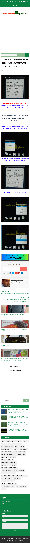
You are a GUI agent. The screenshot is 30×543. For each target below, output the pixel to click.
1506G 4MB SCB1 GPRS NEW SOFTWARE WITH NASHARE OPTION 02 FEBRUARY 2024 (18, 431)
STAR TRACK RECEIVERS (8, 473)
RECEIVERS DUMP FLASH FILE (9, 467)
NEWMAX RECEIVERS (20, 451)
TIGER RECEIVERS (21, 486)
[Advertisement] (15, 35)
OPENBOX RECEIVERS (7, 454)
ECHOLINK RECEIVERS (7, 446)
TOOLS (3, 489)
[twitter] (13, 5)
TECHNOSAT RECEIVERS (7, 486)
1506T (20, 441)
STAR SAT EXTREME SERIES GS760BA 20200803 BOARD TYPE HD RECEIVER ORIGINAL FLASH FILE (15, 359)
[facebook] (10, 5)
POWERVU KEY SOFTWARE (8, 457)
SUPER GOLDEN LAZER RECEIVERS (10, 478)
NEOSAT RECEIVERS (6, 451)
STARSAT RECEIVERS (21, 70)
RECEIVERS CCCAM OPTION (8, 465)
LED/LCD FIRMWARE (6, 449)
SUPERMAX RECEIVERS (7, 481)
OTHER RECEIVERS (20, 454)
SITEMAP (4, 504)
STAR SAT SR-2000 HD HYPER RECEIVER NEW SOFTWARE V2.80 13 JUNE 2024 (12, 345)
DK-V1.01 (18, 444)
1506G (8, 441)
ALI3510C (11, 444)
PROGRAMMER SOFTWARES (8, 462)
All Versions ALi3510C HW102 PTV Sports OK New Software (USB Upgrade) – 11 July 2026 (18, 411)
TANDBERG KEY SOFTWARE (8, 483)
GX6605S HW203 (19, 446)
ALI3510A (4, 444)
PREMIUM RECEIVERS (7, 459)
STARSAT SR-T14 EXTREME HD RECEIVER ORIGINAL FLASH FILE (14, 315)
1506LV (14, 441)
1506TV (26, 441)
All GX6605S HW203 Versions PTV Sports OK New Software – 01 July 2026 (18, 424)
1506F (3, 441)
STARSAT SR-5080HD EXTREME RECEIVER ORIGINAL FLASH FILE (14, 330)
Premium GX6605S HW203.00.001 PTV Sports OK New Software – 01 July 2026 (18, 418)
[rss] (19, 5)
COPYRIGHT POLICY (7, 501)
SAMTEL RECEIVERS (6, 470)
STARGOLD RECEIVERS (7, 475)
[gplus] (16, 5)
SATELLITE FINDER (19, 470)
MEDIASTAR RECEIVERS (20, 449)
